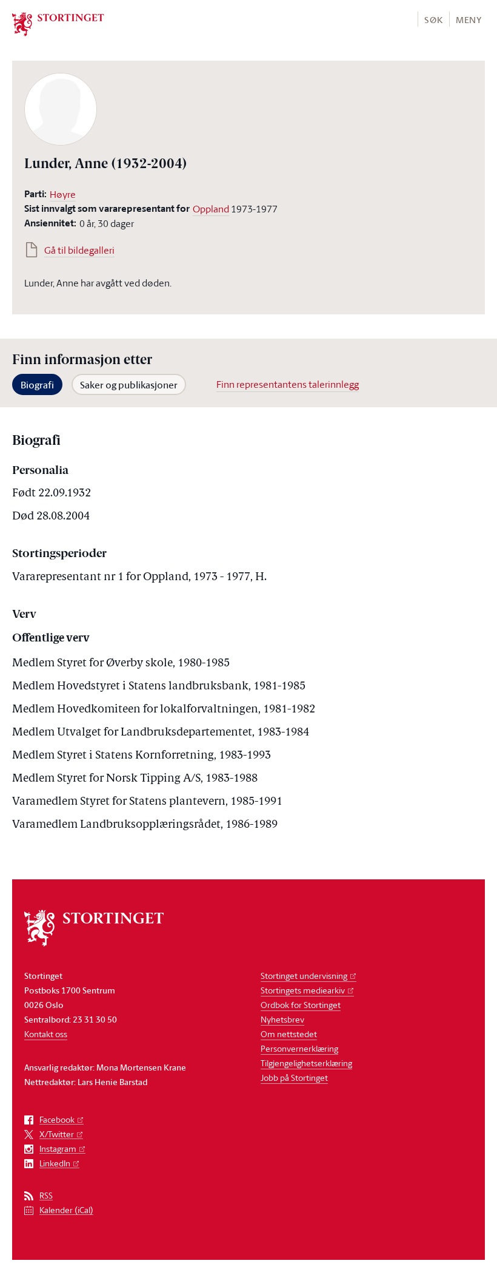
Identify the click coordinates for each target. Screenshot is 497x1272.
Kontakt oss (45, 1034)
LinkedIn (54, 1163)
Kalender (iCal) (66, 1210)
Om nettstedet (289, 1034)
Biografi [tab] (37, 384)
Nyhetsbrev (282, 1019)
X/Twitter (56, 1134)
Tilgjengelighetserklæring (306, 1063)
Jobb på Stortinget (294, 1077)
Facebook (57, 1120)
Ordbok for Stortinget (301, 1004)
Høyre (63, 194)
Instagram (57, 1149)
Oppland (211, 208)
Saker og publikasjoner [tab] (129, 384)
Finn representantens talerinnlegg (287, 384)
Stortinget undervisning (304, 975)
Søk (433, 19)
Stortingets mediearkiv (303, 990)
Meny (469, 19)
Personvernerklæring (299, 1048)
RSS (46, 1195)
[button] (433, 19)
